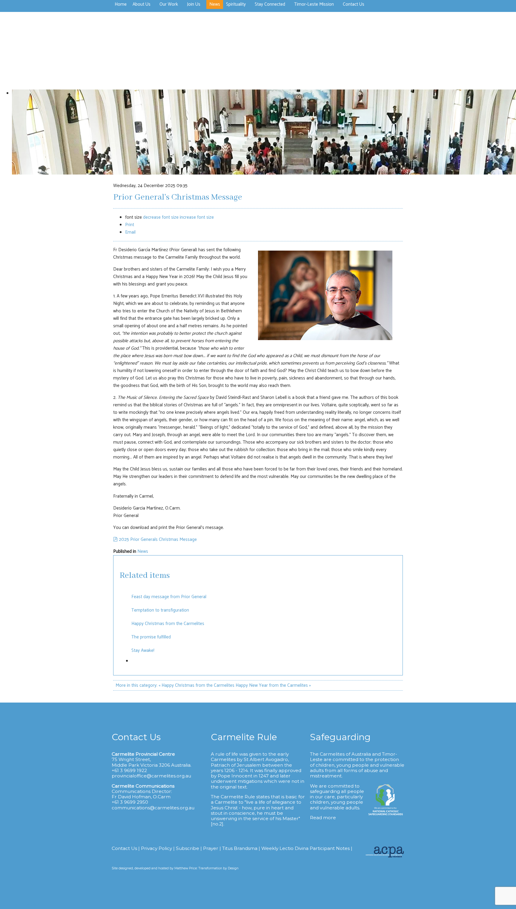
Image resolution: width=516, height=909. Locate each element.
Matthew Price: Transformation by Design (206, 868)
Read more (323, 817)
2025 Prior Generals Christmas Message (158, 539)
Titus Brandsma (239, 848)
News (142, 551)
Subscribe (187, 848)
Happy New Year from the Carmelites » (273, 685)
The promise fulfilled (151, 637)
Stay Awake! (142, 650)
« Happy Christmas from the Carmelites (196, 685)
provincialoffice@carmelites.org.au (151, 776)
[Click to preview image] (325, 338)
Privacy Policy (156, 848)
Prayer (210, 848)
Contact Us (124, 848)
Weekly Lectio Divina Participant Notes (305, 848)
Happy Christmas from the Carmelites (167, 623)
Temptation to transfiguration (160, 610)
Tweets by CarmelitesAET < (26, 905)
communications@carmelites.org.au (153, 808)
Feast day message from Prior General (168, 597)
